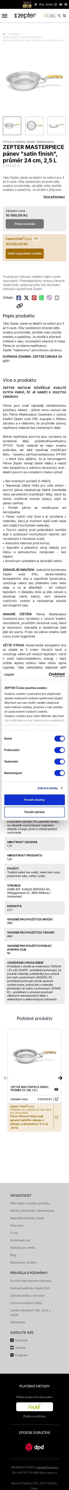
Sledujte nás (21, 1332)
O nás (14, 1232)
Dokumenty (17, 1322)
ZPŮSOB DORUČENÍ (34, 1432)
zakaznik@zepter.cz (47, 1467)
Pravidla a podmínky (29, 1273)
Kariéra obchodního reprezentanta (32, 1210)
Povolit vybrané (34, 812)
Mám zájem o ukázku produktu (30, 1203)
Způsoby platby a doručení (27, 1295)
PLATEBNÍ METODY (35, 1386)
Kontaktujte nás (20, 1240)
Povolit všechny (34, 799)
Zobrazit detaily (48, 788)
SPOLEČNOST (20, 1195)
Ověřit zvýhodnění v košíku (25, 253)
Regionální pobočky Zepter (27, 1218)
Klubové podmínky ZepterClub (29, 1288)
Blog (13, 1255)
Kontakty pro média (22, 1247)
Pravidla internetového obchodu (30, 1280)
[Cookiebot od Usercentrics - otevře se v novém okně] (49, 675)
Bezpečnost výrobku (23, 1262)
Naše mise (16, 1225)
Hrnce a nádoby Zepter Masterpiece (23, 37)
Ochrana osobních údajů (26, 1303)
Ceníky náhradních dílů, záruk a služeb (30, 1312)
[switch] (59, 750)
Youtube (20, 1347)
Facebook (21, 1340)
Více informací (54, 197)
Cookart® (15, 34)
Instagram (21, 1355)
